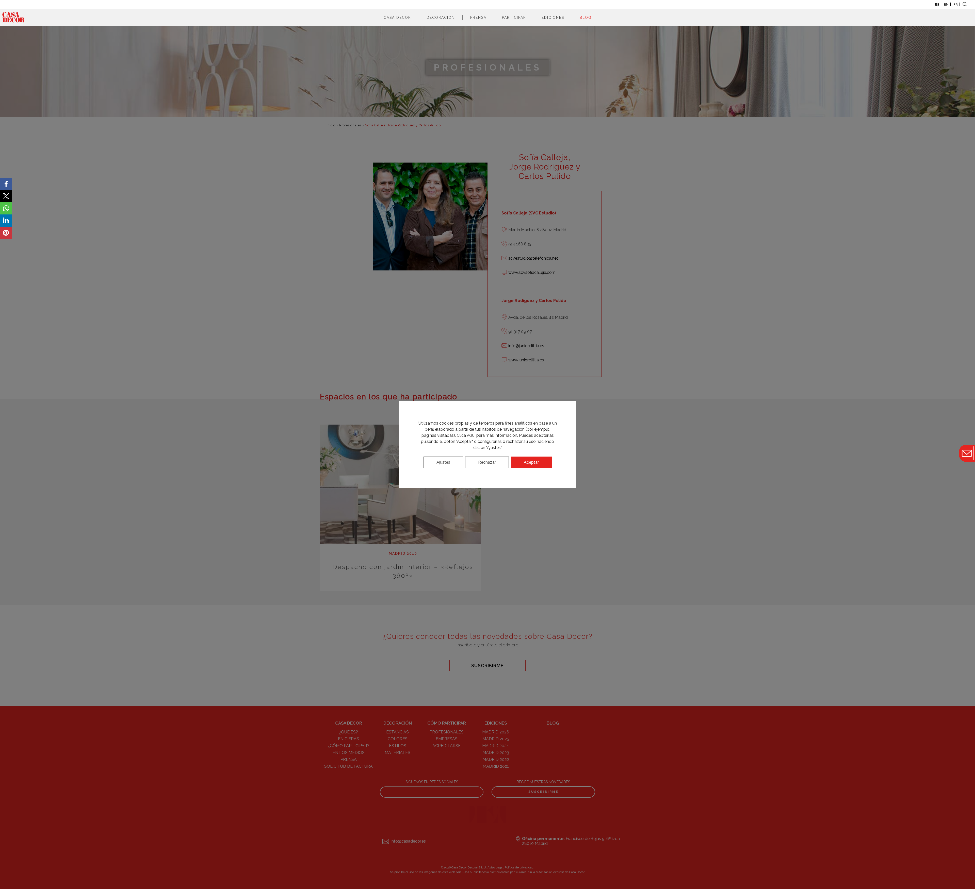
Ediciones (553, 17)
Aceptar (531, 462)
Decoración (441, 17)
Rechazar (487, 462)
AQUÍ (471, 435)
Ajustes (443, 462)
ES (937, 4)
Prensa (478, 17)
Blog (586, 17)
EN (946, 4)
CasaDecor (13, 17)
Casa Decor (397, 17)
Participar (514, 17)
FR (955, 4)
